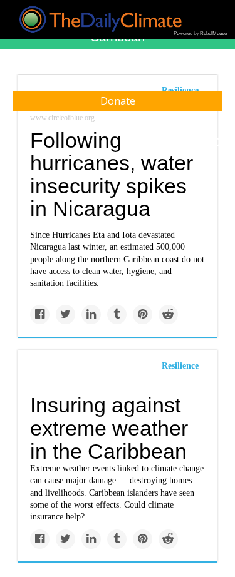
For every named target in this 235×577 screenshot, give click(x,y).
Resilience (180, 365)
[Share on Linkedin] (91, 314)
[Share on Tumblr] (117, 314)
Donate (117, 101)
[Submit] (217, 142)
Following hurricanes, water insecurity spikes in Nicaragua (111, 174)
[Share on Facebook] (40, 314)
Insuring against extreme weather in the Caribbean (109, 427)
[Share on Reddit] (168, 314)
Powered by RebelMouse (200, 33)
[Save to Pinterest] (142, 314)
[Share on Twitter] (65, 314)
